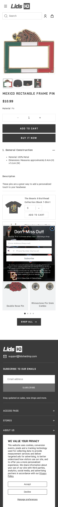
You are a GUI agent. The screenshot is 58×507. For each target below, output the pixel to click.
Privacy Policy (25, 278)
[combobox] (10, 251)
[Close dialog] (52, 228)
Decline (27, 492)
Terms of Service (36, 278)
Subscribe (29, 258)
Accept (27, 484)
